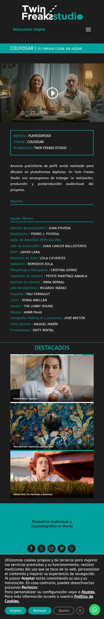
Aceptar (15, 610)
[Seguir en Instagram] (51, 548)
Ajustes (64, 610)
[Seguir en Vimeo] (62, 548)
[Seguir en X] (41, 548)
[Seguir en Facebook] (31, 548)
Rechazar (39, 610)
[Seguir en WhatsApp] (72, 548)
